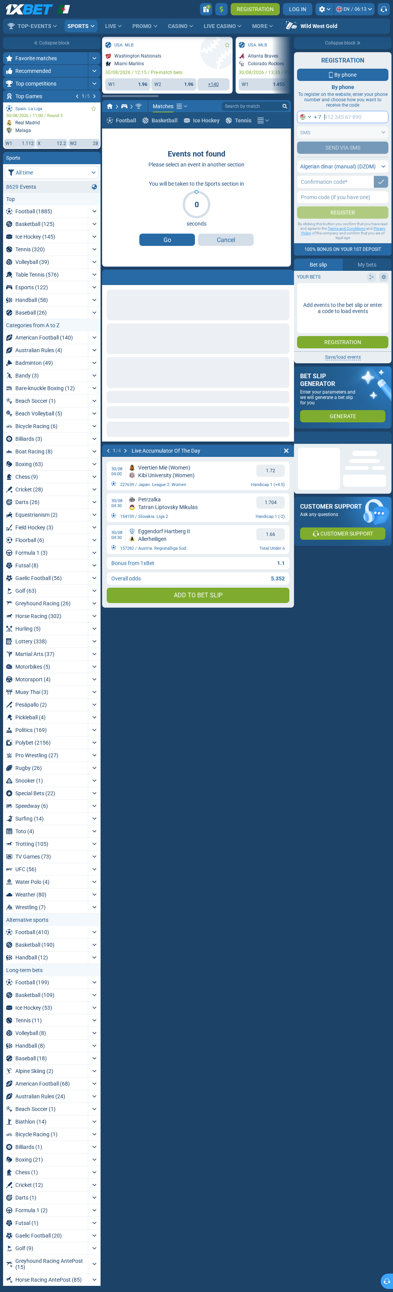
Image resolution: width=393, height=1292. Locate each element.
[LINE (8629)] (109, 106)
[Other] (182, 106)
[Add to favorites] (93, 108)
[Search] (284, 106)
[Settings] (324, 9)
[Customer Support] (384, 9)
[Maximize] (94, 58)
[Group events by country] (94, 186)
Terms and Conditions (346, 228)
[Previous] (77, 96)
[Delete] (286, 275)
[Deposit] (221, 9)
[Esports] (124, 106)
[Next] (94, 96)
